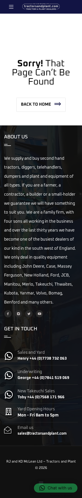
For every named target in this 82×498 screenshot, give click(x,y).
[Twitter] (29, 314)
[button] (41, 105)
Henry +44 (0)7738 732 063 (42, 359)
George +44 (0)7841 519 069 (43, 378)
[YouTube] (39, 314)
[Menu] (11, 7)
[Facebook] (8, 314)
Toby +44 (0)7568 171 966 (41, 397)
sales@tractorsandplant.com (42, 433)
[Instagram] (18, 314)
